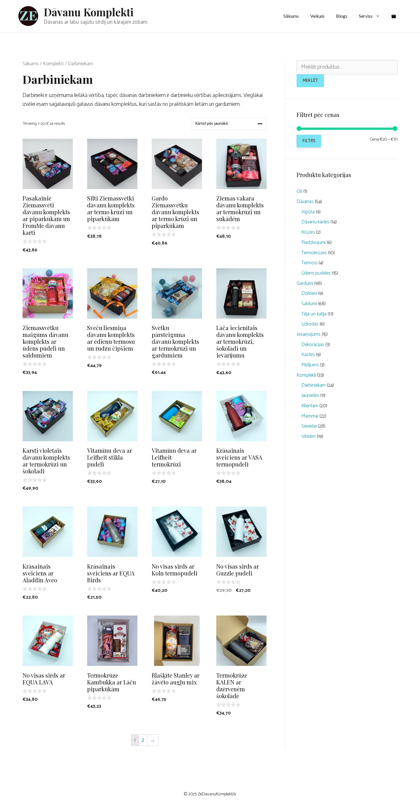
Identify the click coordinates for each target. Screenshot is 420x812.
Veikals (317, 16)
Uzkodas (310, 324)
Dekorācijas (312, 345)
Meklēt (310, 80)
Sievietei (309, 426)
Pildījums (310, 365)
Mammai (309, 416)
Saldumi (309, 304)
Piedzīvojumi (313, 243)
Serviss (366, 16)
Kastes (308, 355)
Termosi (309, 263)
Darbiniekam (313, 385)
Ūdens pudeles (316, 273)
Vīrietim (308, 436)
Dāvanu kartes (315, 222)
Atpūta (308, 212)
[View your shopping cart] (394, 16)
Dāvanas (305, 202)
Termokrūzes (314, 253)
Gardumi (305, 283)
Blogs (341, 16)
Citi (299, 191)
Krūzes (308, 232)
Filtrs (308, 141)
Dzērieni (309, 293)
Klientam (309, 406)
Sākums (291, 16)
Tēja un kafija (314, 314)
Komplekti (53, 64)
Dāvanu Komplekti (89, 12)
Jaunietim (310, 396)
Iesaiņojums (309, 334)
